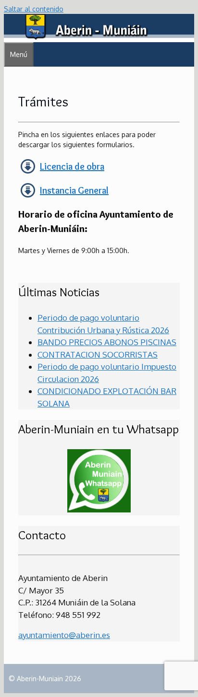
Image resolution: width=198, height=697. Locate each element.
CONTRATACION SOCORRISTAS (97, 354)
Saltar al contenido (33, 9)
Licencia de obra (72, 166)
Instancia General (74, 190)
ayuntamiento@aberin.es (64, 635)
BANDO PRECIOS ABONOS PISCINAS (106, 342)
